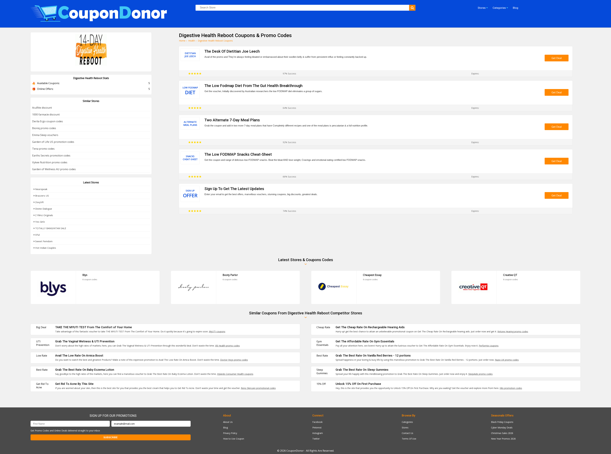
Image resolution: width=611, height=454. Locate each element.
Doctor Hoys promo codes (234, 359)
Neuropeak (41, 189)
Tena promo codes (43, 148)
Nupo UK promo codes (507, 359)
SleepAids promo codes (480, 373)
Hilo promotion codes (511, 388)
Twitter (316, 438)
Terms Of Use (409, 438)
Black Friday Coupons (502, 421)
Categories (407, 421)
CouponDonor (295, 450)
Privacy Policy (230, 433)
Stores (405, 427)
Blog (225, 427)
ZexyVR (39, 202)
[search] (412, 8)
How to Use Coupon (233, 438)
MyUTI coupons (217, 331)
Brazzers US (42, 195)
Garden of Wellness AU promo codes (54, 169)
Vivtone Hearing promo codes (512, 331)
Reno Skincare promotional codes (258, 388)
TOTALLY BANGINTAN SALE (50, 228)
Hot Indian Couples (45, 247)
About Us (228, 421)
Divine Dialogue (43, 208)
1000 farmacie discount (46, 114)
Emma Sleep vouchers (45, 135)
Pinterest (317, 427)
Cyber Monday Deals (502, 427)
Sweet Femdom (44, 241)
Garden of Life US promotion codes (53, 142)
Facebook (317, 421)
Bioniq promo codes (44, 128)
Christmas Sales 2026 (502, 433)
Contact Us (407, 433)
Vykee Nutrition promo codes (49, 162)
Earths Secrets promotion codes (51, 155)
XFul (37, 234)
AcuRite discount (42, 107)
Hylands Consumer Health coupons (235, 373)
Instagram (317, 433)
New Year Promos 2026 (503, 438)
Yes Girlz (40, 221)
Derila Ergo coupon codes (47, 121)
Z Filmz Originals (44, 215)
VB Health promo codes (227, 345)
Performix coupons (489, 345)
